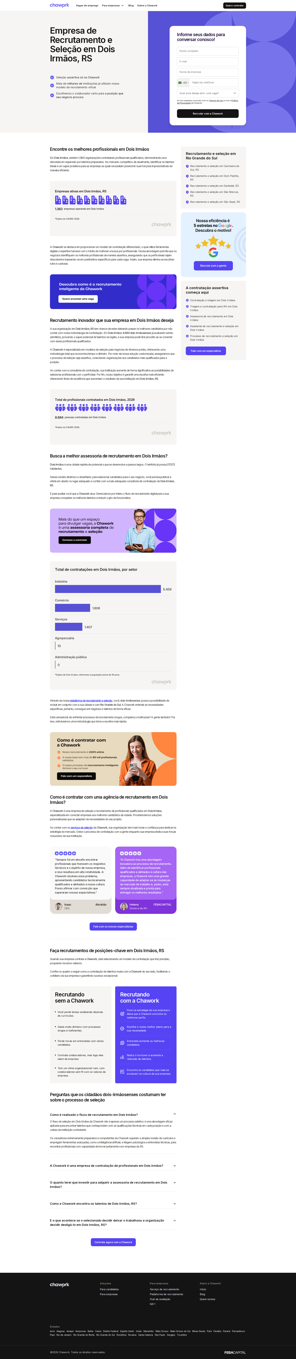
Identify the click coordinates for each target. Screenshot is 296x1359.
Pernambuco (238, 1331)
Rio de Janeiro (64, 1335)
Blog (131, 5)
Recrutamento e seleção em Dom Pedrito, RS (214, 177)
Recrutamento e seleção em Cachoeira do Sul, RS (214, 167)
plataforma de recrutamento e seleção (91, 700)
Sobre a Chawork (147, 5)
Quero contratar (235, 5)
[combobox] (183, 83)
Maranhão (149, 1331)
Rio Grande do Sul (105, 1335)
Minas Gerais (198, 1331)
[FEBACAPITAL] (235, 1352)
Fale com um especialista (206, 350)
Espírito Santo (127, 1331)
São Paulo (160, 1335)
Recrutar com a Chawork (208, 113)
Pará (209, 1331)
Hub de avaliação (160, 1299)
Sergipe (171, 1335)
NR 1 (152, 1304)
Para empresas (109, 1294)
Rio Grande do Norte (84, 1335)
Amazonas (80, 1331)
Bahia (90, 1331)
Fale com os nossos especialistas (113, 926)
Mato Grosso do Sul (180, 1331)
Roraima (132, 1335)
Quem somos (207, 1299)
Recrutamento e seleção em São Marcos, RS (214, 193)
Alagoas (61, 1331)
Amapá (70, 1331)
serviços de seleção (82, 827)
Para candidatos (109, 1289)
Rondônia (121, 1335)
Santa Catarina (145, 1335)
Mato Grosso (162, 1331)
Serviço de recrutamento (164, 1289)
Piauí (52, 1335)
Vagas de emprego (87, 5)
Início (203, 1289)
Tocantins (182, 1335)
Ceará (98, 1331)
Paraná (226, 1331)
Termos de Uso (216, 100)
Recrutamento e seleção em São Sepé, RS (215, 201)
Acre (52, 1331)
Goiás (139, 1331)
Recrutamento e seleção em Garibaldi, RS (214, 185)
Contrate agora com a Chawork (113, 1242)
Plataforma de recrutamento (166, 1294)
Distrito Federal (110, 1331)
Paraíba (217, 1331)
